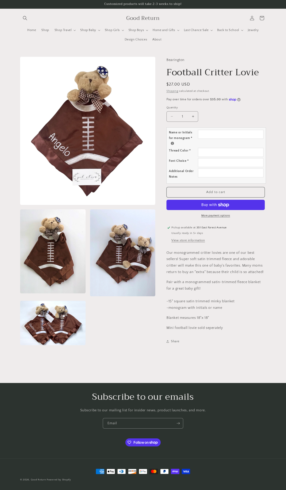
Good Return (38, 479)
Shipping (172, 91)
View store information (188, 240)
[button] (25, 18)
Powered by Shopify (59, 479)
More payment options (215, 215)
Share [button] (175, 341)
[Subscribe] (178, 423)
